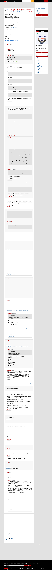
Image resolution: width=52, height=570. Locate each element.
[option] (42, 41)
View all (47, 55)
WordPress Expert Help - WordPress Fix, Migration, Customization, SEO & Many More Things (19, 383)
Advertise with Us (38, 544)
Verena (37, 10)
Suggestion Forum (39, 72)
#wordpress (16, 40)
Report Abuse (12, 569)
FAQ (11, 568)
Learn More (41, 52)
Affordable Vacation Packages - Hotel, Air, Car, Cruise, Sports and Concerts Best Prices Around (17, 274)
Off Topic (11, 517)
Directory (34, 568)
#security (8, 40)
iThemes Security (9, 430)
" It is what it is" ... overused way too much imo (13, 526)
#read (5, 40)
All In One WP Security (10, 428)
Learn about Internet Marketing (29, 568)
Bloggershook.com (8, 468)
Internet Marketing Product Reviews (41, 66)
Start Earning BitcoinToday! (11, 336)
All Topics (38, 57)
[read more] (15, 523)
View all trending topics (7, 541)
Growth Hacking (38, 62)
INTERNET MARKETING (14, 11)
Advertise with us (28, 569)
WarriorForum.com (39, 12)
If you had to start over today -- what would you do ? (14, 521)
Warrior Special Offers (21, 568)
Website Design (38, 68)
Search (32, 1)
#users (11, 40)
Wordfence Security (9, 432)
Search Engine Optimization (40, 59)
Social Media (38, 63)
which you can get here (14, 27)
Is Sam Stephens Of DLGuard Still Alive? (12, 531)
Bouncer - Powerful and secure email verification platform (41, 45)
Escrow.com (42, 569)
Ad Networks (38, 60)
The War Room (20, 569)
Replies (7, 519)
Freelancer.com (42, 568)
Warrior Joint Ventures (39, 69)
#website (13, 40)
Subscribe (18, 11)
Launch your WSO (41, 15)
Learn (18, 1)
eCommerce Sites (39, 65)
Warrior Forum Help (39, 71)
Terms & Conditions (35, 569)
